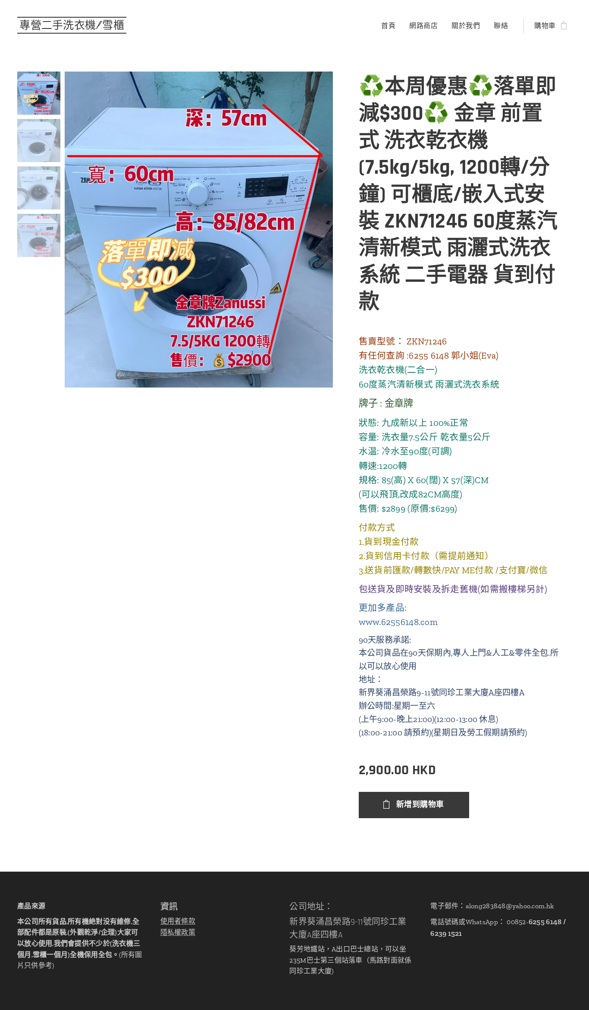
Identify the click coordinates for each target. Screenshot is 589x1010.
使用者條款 (177, 921)
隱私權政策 (177, 932)
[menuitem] (390, 26)
